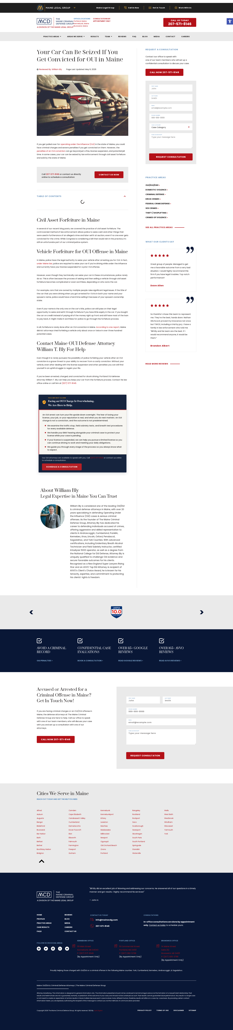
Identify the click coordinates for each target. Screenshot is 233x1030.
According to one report (107, 327)
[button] (125, 196)
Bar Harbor (41, 834)
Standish (136, 849)
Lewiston (104, 822)
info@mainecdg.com (107, 919)
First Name (154, 86)
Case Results (43, 927)
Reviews (68, 915)
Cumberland (74, 822)
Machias (104, 826)
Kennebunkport (107, 814)
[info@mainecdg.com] (92, 920)
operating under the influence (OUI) (78, 144)
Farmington (74, 845)
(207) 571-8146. (69, 383)
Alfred (39, 810)
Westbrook (168, 818)
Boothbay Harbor (44, 849)
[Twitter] (46, 949)
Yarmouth (168, 830)
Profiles (41, 919)
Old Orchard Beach (109, 845)
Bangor (40, 822)
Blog (67, 919)
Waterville (136, 853)
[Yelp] (60, 949)
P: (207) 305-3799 (169, 956)
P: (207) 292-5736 (127, 953)
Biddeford (41, 826)
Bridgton (40, 853)
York (166, 834)
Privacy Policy (144, 1010)
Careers (68, 927)
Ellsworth (72, 837)
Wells (166, 810)
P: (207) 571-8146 (85, 953)
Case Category (156, 125)
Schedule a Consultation (61, 466)
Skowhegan (137, 834)
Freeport (72, 849)
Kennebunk (105, 810)
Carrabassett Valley (77, 818)
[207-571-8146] (92, 926)
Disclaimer (179, 1010)
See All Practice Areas (159, 227)
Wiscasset (168, 826)
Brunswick (41, 830)
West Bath (168, 814)
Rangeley (136, 810)
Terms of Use (162, 1010)
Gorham (72, 853)
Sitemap (192, 1010)
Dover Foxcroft (75, 830)
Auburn (40, 814)
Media (67, 923)
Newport (104, 837)
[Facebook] (39, 949)
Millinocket (105, 834)
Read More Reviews (157, 363)
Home (39, 915)
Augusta (40, 818)
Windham (168, 822)
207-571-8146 (52, 174)
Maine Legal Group (105, 8)
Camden (72, 810)
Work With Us (185, 8)
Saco (134, 822)
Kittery (103, 818)
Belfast (40, 841)
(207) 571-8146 (96, 458)
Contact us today (157, 925)
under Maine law (44, 263)
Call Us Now (133, 8)
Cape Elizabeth (75, 814)
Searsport (136, 830)
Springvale (136, 845)
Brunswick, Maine (81, 26)
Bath (39, 837)
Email (153, 105)
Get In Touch (159, 8)
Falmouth (73, 841)
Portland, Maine (80, 21)
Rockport (136, 818)
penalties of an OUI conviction (51, 151)
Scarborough (137, 826)
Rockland (136, 814)
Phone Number (155, 115)
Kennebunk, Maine (81, 23)
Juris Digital (98, 1010)
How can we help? (156, 134)
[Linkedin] (53, 949)
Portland (104, 853)
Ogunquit (105, 841)
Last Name (168, 698)
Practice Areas (44, 923)
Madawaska (106, 830)
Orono (103, 849)
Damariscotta (74, 826)
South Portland (138, 841)
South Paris (137, 837)
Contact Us (70, 931)
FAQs (39, 931)
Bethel (39, 845)
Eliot (70, 834)
